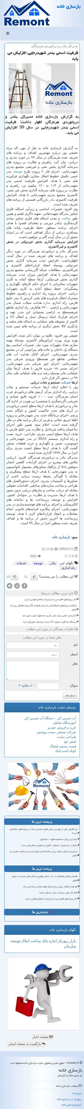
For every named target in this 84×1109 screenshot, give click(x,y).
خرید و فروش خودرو (62, 727)
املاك (25, 941)
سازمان (70, 946)
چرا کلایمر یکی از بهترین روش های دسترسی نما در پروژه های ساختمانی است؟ (43, 831)
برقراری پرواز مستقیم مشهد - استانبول (58, 839)
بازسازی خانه (68, 6)
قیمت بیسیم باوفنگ (63, 746)
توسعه (17, 171)
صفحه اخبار (40, 1037)
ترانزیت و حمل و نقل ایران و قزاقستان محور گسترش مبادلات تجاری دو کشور (43, 853)
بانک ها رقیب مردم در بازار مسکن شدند (58, 892)
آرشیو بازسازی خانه (71, 1104)
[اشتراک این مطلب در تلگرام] (17, 585)
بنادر (52, 199)
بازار (72, 941)
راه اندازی (68, 568)
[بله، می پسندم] (34, 576)
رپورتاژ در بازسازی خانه (69, 1099)
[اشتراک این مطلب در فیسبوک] (24, 585)
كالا (12, 317)
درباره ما (76, 1093)
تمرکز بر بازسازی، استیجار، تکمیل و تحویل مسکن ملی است (49, 845)
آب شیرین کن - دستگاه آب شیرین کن (50, 718)
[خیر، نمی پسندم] (14, 576)
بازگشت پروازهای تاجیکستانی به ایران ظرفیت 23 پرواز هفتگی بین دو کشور (43, 607)
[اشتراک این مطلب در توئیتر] (9, 585)
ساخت (65, 218)
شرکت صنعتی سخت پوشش (56, 732)
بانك (44, 941)
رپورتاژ (62, 941)
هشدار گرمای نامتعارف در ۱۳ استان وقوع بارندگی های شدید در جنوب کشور (44, 878)
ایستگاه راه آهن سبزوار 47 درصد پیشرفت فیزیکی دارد (50, 622)
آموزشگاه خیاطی (64, 723)
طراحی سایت (66, 737)
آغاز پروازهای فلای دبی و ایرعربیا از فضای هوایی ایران (50, 599)
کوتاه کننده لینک (65, 751)
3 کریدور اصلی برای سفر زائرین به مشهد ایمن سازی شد (49, 615)
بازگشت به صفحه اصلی (25, 1044)
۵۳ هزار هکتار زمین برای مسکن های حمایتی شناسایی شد (50, 886)
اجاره (52, 941)
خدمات (66, 382)
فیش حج (70, 741)
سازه (46, 303)
